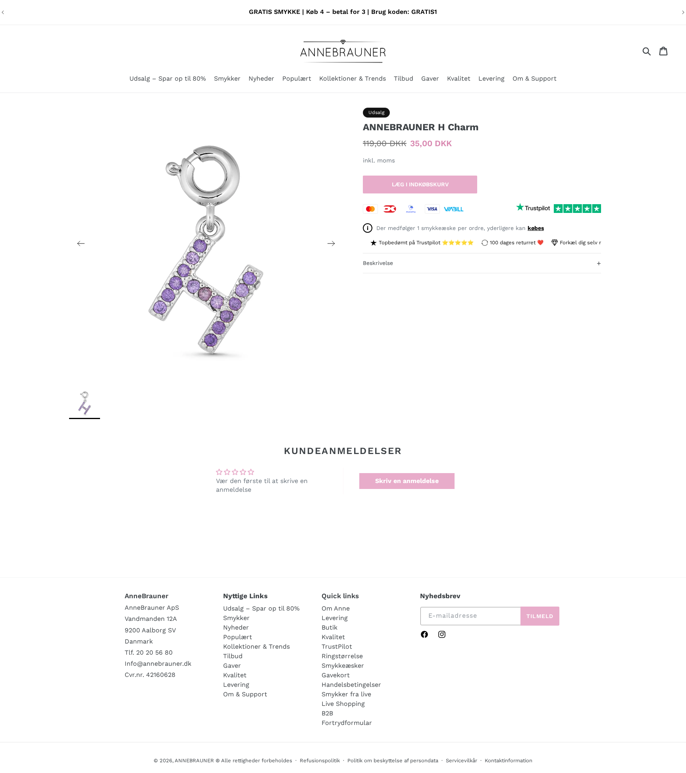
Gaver (232, 665)
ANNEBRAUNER (194, 760)
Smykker (236, 618)
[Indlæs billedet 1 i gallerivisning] (84, 402)
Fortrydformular (347, 723)
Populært (237, 637)
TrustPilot (337, 646)
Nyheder (236, 627)
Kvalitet (235, 675)
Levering (236, 684)
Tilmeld (539, 616)
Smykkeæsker (343, 665)
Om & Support (245, 694)
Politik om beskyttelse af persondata (392, 760)
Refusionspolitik (320, 760)
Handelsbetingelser (351, 684)
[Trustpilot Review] (533, 208)
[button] (227, 79)
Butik (329, 627)
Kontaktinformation (508, 760)
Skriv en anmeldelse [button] (407, 481)
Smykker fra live (346, 694)
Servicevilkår (461, 760)
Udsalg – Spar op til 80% (261, 608)
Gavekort (336, 675)
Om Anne (336, 608)
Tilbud (233, 656)
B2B (327, 713)
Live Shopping (343, 703)
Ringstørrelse (342, 656)
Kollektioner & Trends (256, 646)
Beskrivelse (482, 263)
